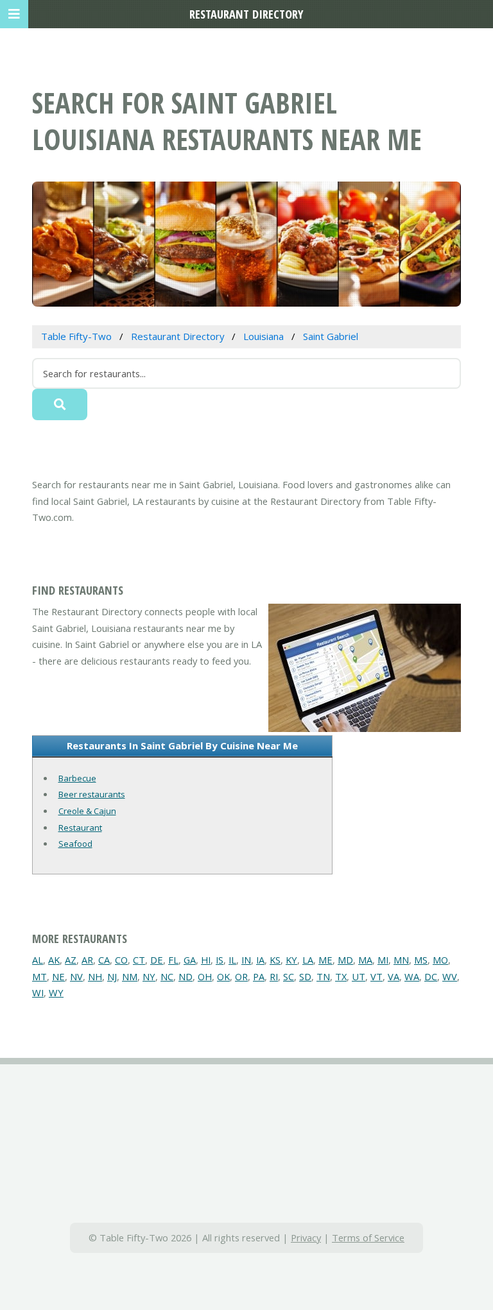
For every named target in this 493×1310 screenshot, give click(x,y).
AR (87, 959)
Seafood (75, 843)
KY (291, 959)
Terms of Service (368, 1237)
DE (156, 959)
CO (121, 959)
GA (190, 959)
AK (54, 959)
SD (305, 976)
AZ (70, 959)
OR (241, 976)
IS (219, 959)
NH (95, 976)
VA (393, 976)
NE (58, 976)
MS (421, 959)
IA (260, 959)
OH (205, 976)
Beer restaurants (91, 794)
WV (449, 976)
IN (246, 959)
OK (223, 976)
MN (401, 959)
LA (307, 959)
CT (139, 959)
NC (166, 976)
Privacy (306, 1237)
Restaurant (80, 827)
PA (258, 976)
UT (358, 976)
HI (206, 959)
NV (76, 976)
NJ (112, 976)
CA (104, 959)
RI (274, 976)
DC (430, 976)
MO (440, 959)
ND (185, 976)
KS (275, 959)
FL (173, 959)
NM (129, 976)
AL (37, 959)
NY (149, 976)
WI (38, 992)
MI (382, 959)
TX (341, 976)
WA (411, 976)
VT (376, 976)
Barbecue (77, 778)
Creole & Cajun (87, 811)
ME (325, 959)
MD (345, 959)
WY (56, 992)
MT (39, 976)
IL (232, 959)
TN (323, 976)
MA (365, 959)
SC (288, 976)
